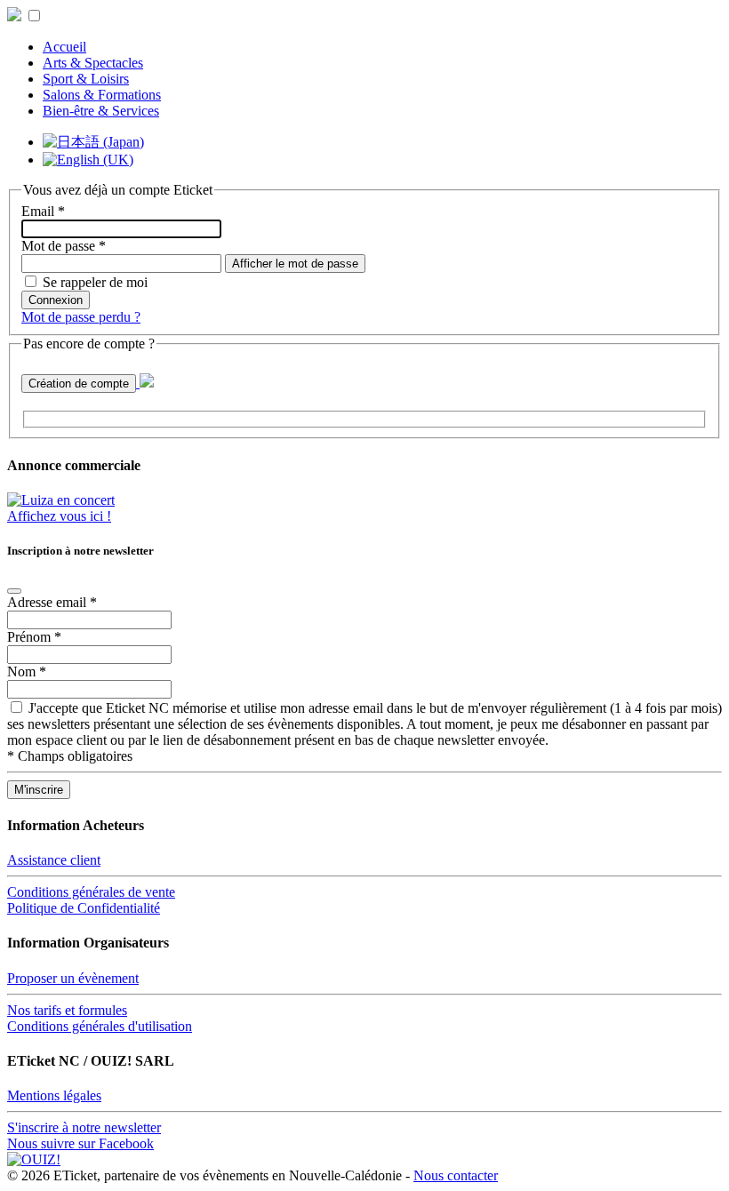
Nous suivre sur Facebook (80, 1143)
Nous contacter (455, 1175)
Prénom (34, 636)
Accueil (64, 46)
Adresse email (52, 602)
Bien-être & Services (101, 110)
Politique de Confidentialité (83, 907)
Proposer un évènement (73, 978)
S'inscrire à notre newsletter (84, 1127)
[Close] (14, 591)
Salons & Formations (102, 94)
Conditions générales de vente (91, 891)
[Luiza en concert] (61, 500)
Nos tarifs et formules (67, 1010)
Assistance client (53, 859)
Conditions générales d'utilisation (99, 1026)
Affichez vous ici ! (59, 516)
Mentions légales (54, 1095)
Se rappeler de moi (95, 282)
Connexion (55, 300)
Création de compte (78, 383)
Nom (26, 671)
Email (43, 211)
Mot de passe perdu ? (80, 316)
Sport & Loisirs (86, 78)
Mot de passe (63, 245)
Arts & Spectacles (93, 62)
